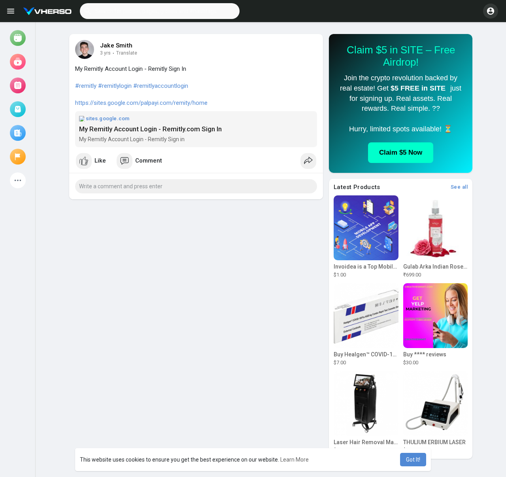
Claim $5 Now (400, 152)
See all (459, 187)
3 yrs (105, 53)
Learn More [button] (294, 459)
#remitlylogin (115, 85)
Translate (126, 53)
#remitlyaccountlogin (160, 85)
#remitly (85, 85)
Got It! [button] (413, 459)
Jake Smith (116, 45)
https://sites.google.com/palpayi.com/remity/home (141, 102)
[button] (160, 11)
